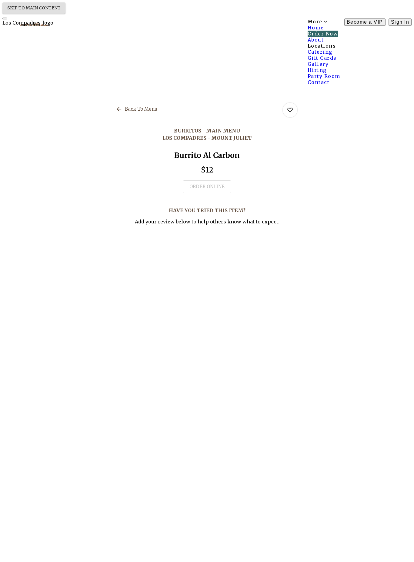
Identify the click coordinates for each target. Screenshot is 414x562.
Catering (320, 52)
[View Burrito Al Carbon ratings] (290, 110)
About (316, 40)
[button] (137, 109)
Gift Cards (322, 58)
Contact (319, 82)
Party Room (324, 76)
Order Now (323, 34)
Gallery (318, 64)
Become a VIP (365, 22)
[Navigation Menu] (4, 18)
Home (316, 28)
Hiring (317, 70)
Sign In (400, 22)
